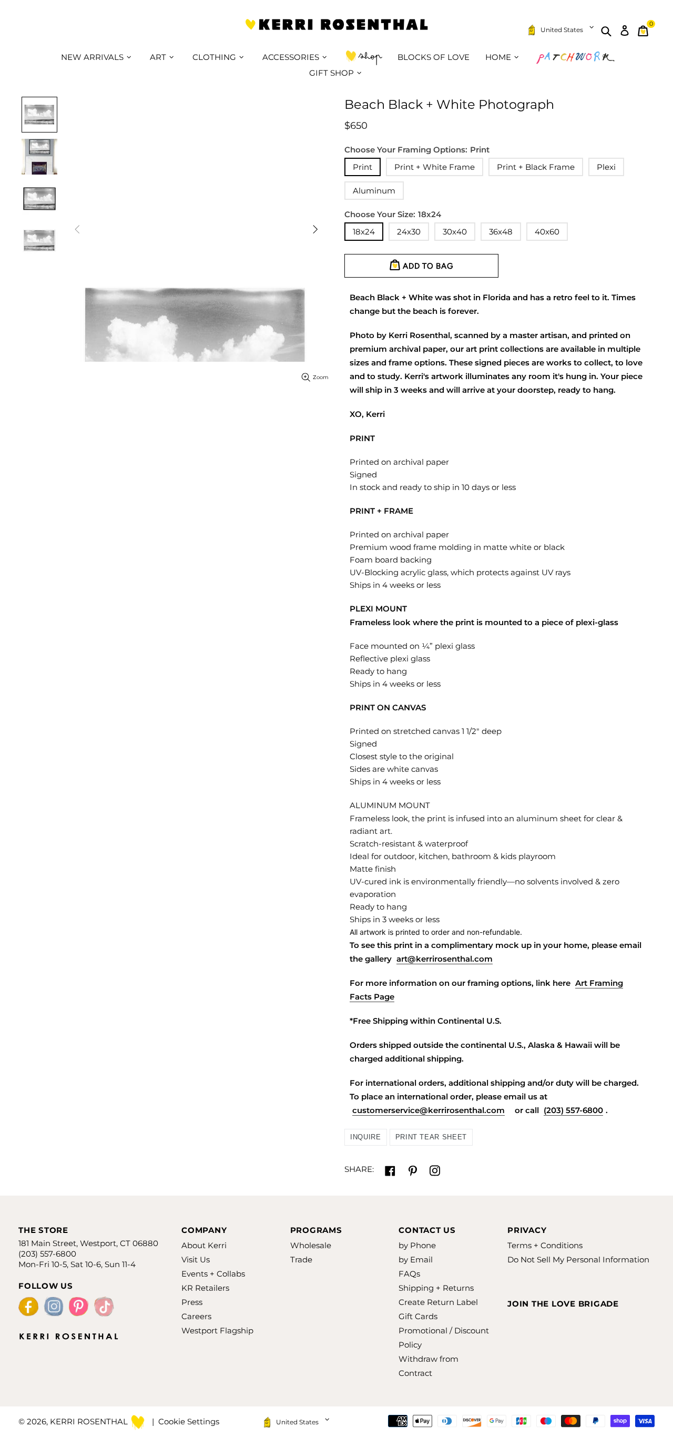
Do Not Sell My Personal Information (578, 1259)
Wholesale (310, 1245)
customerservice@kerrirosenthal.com (428, 1110)
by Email (416, 1259)
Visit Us (195, 1259)
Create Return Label (438, 1302)
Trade (301, 1259)
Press (191, 1302)
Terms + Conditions (545, 1245)
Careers (196, 1316)
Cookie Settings (188, 1421)
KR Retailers (205, 1288)
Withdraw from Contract (428, 1366)
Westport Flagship (217, 1330)
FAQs (409, 1274)
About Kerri (204, 1245)
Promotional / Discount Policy (444, 1337)
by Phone (417, 1245)
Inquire (365, 1137)
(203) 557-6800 (573, 1110)
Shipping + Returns (436, 1288)
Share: (359, 1169)
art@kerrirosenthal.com (444, 959)
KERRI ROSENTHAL (336, 31)
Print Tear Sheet (431, 1137)
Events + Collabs (213, 1274)
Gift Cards (418, 1316)
